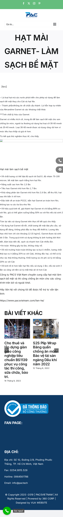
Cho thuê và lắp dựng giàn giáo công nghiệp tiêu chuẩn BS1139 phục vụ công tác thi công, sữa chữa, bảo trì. (16, 360)
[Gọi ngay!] (7, 511)
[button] (6, 350)
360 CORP (48, 498)
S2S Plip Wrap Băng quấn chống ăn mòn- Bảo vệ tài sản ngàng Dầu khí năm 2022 (45, 353)
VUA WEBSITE (39, 502)
